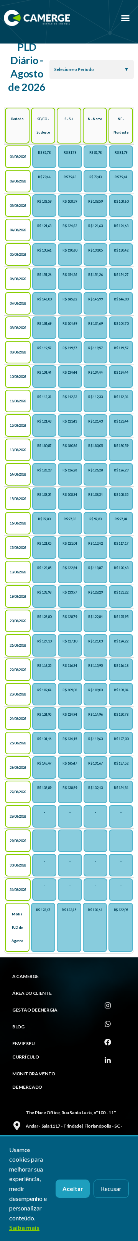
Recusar (111, 1188)
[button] (125, 18)
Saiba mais (24, 1227)
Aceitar (72, 1188)
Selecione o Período (74, 69)
